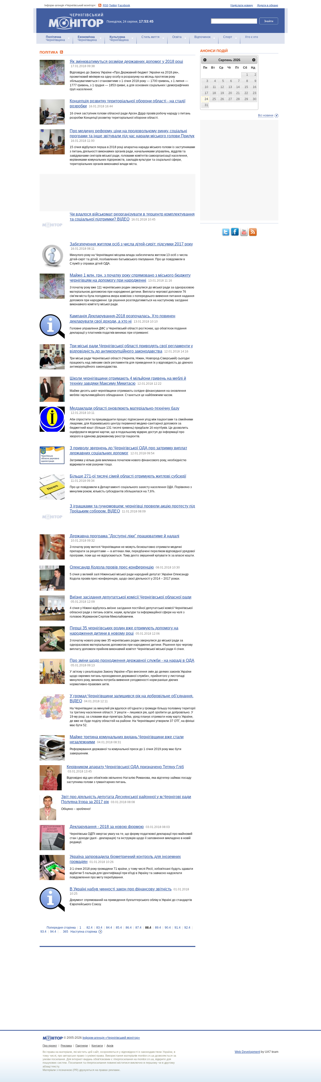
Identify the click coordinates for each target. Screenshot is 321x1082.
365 (65, 931)
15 (246, 87)
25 (214, 99)
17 (206, 93)
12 (222, 87)
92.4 (187, 927)
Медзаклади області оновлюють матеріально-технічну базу (124, 408)
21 (238, 93)
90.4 (168, 927)
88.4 (148, 927)
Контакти (97, 1045)
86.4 (129, 927)
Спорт (227, 37)
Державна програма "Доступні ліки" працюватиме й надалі (124, 536)
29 (246, 99)
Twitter (113, 5)
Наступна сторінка (83, 931)
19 (222, 93)
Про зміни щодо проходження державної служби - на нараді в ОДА (132, 660)
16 (254, 87)
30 (254, 99)
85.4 (119, 927)
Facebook (124, 5)
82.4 (90, 927)
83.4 (99, 927)
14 (238, 87)
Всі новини (265, 115)
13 (230, 87)
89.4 (158, 927)
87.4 (138, 927)
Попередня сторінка (61, 927)
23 (254, 93)
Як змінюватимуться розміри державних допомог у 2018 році (126, 61)
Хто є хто (251, 37)
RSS (105, 5)
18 (214, 93)
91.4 (178, 927)
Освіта (177, 37)
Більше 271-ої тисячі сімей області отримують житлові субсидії (128, 476)
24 (206, 99)
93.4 (43, 931)
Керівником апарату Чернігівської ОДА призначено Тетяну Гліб (125, 767)
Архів (110, 1045)
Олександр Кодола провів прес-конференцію (112, 567)
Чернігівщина (55, 38)
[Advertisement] (117, 192)
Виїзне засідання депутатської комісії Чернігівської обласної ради (130, 597)
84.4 (109, 927)
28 (238, 99)
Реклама (66, 1045)
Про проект (50, 1045)
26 (222, 99)
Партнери (81, 1045)
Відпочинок (202, 37)
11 (214, 87)
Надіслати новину (241, 5)
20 (230, 93)
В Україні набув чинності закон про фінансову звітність (121, 889)
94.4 (53, 931)
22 (246, 93)
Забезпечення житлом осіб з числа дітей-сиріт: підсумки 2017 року (131, 244)
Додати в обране (267, 5)
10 (206, 87)
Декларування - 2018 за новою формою (107, 827)
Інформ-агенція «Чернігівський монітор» (73, 15)
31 (206, 105)
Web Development (247, 1052)
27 (230, 99)
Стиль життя (150, 37)
